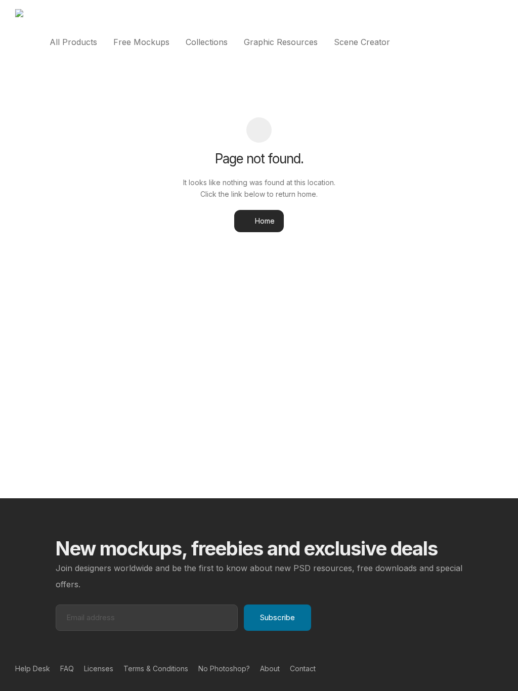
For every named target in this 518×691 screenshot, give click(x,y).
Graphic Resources (281, 42)
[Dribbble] (499, 668)
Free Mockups (141, 42)
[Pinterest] (483, 668)
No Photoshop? (224, 668)
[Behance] (466, 668)
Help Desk (32, 668)
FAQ (67, 668)
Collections (207, 42)
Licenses (98, 668)
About (270, 668)
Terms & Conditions (155, 668)
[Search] (500, 42)
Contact (303, 668)
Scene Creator (362, 42)
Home (264, 221)
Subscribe (277, 617)
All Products (73, 42)
